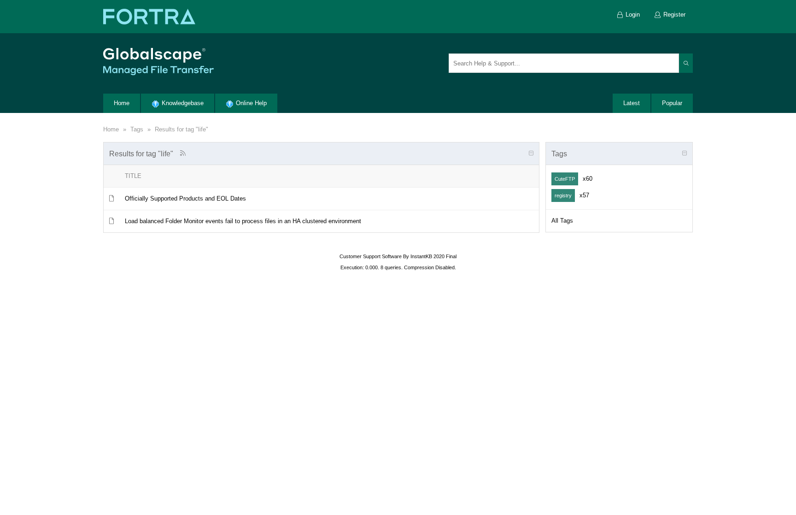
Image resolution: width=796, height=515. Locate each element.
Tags (136, 129)
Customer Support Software (370, 256)
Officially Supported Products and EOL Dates (185, 198)
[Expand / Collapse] (531, 153)
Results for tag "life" (181, 129)
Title (133, 175)
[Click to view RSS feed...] (183, 153)
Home (111, 129)
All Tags (562, 220)
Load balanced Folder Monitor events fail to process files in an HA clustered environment (243, 221)
